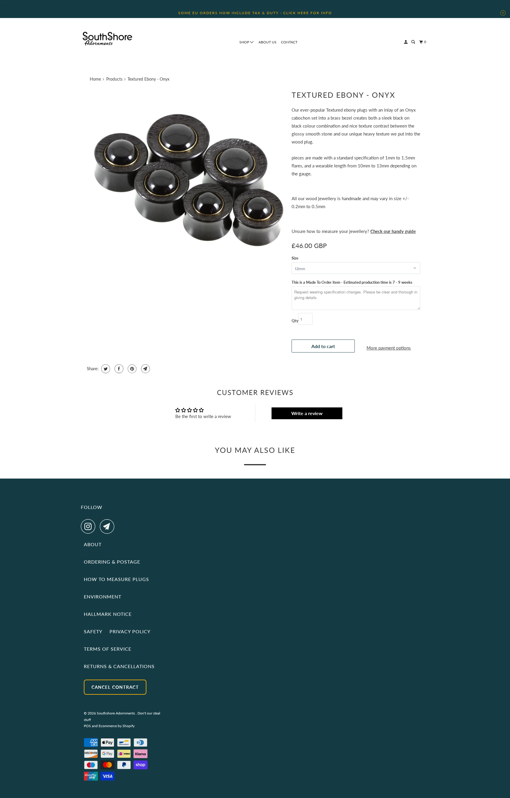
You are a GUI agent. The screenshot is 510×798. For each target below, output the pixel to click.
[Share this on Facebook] (118, 368)
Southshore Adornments (116, 713)
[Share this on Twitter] (105, 368)
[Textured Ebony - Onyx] (188, 185)
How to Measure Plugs (116, 579)
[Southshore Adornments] (107, 38)
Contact (289, 42)
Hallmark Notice (108, 614)
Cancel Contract (115, 687)
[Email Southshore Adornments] (108, 526)
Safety (93, 631)
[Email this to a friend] (145, 368)
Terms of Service (107, 649)
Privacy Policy (130, 631)
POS (87, 726)
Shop (244, 42)
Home (95, 78)
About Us (268, 42)
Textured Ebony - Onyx (343, 94)
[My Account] (406, 42)
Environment (102, 596)
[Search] (413, 42)
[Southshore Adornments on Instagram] (90, 526)
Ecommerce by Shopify (117, 726)
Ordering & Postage (112, 561)
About (93, 544)
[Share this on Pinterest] (131, 368)
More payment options (389, 347)
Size (295, 258)
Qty (295, 320)
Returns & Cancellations (119, 666)
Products (114, 78)
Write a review (307, 413)
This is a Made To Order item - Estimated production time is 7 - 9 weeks (352, 282)
